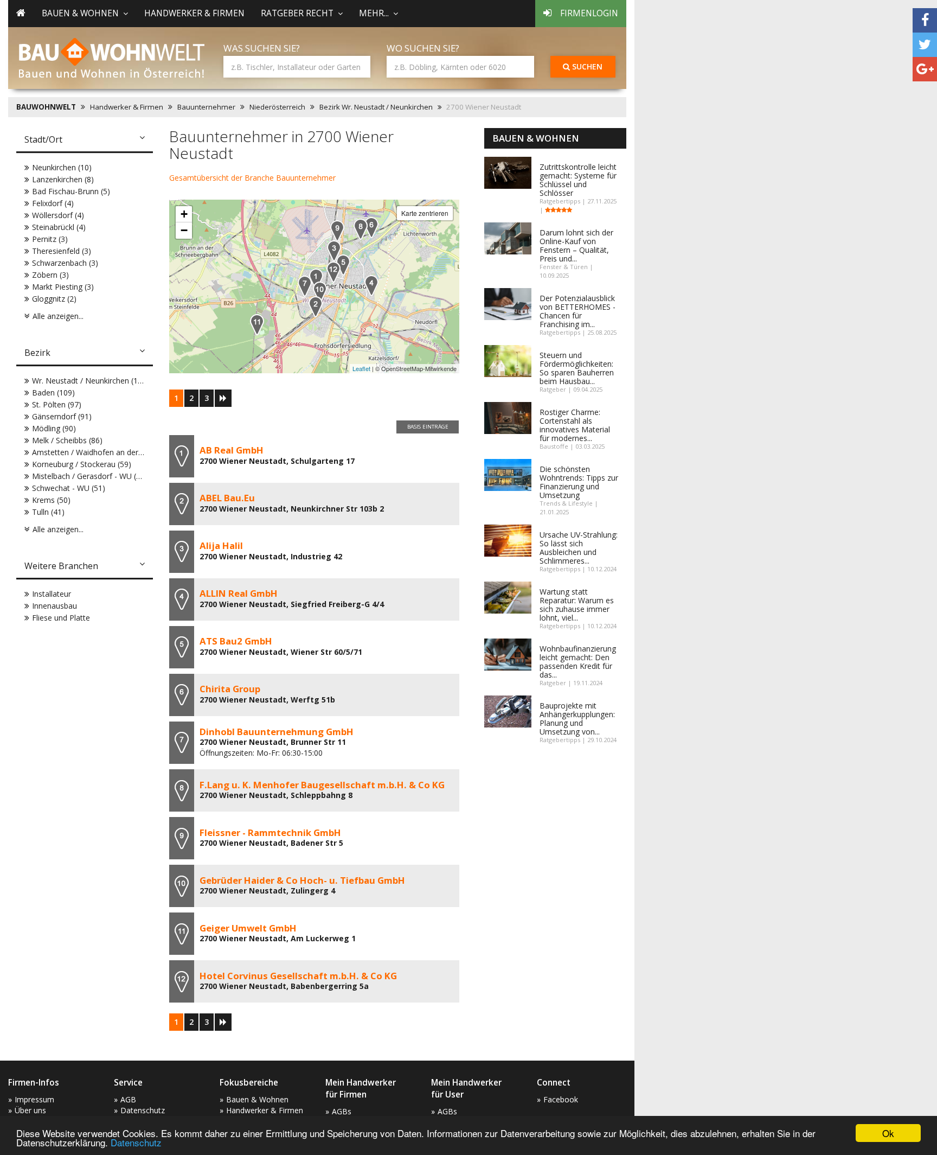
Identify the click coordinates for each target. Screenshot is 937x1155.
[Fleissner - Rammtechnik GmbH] (337, 230)
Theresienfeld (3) (61, 251)
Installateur (51, 594)
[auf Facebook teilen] (925, 20)
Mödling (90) (54, 428)
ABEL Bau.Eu (227, 498)
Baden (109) (53, 392)
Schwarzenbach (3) (65, 263)
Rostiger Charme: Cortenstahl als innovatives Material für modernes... (575, 425)
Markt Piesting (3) (63, 287)
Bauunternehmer (206, 107)
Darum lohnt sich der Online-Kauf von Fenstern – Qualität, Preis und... (576, 245)
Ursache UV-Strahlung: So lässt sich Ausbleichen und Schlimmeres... (579, 547)
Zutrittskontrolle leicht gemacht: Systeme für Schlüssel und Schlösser (578, 180)
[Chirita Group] (371, 227)
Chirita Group (230, 688)
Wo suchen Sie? (423, 48)
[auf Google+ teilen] (925, 69)
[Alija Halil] (334, 250)
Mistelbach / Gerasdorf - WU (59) (89, 476)
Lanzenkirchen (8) (63, 179)
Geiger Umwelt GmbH (248, 928)
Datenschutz (136, 1142)
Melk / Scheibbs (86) (67, 440)
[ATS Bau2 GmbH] (343, 265)
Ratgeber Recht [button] (297, 13)
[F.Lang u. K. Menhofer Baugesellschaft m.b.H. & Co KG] (361, 229)
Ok (888, 1133)
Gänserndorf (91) (62, 416)
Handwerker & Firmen (194, 13)
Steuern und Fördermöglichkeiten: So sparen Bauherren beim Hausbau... (577, 368)
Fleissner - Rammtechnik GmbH (270, 832)
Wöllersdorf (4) (58, 215)
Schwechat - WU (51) (68, 488)
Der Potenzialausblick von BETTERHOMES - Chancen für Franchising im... (577, 311)
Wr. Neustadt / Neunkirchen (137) (90, 380)
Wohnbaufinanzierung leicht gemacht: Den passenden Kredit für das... (578, 661)
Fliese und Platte (61, 617)
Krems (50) (51, 500)
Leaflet (361, 368)
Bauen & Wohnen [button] (80, 13)
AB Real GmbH (232, 450)
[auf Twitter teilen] (925, 45)
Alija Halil (221, 545)
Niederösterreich (277, 107)
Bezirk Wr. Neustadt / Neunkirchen (376, 107)
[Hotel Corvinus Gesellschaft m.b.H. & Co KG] (333, 272)
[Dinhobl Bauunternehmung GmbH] (305, 286)
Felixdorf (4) (53, 203)
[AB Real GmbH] (316, 279)
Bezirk (37, 353)
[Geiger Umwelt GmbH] (257, 324)
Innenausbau (54, 606)
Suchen (586, 66)
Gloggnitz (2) (54, 298)
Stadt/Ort (43, 139)
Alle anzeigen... (58, 316)
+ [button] (184, 214)
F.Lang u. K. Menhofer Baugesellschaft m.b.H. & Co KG (322, 784)
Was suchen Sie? (261, 48)
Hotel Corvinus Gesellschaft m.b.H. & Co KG (298, 975)
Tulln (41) (48, 512)
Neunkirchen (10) (62, 167)
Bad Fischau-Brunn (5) (71, 191)
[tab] (84, 140)
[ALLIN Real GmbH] (371, 285)
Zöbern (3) (50, 275)
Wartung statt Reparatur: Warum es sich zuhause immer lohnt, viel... (577, 604)
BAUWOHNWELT (46, 107)
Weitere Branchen (61, 566)
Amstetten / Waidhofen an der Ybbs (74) (102, 452)
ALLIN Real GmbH (239, 593)
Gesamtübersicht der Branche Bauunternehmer (252, 178)
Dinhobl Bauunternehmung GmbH (277, 731)
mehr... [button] (374, 13)
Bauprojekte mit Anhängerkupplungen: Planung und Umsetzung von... (577, 718)
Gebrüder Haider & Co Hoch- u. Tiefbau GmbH (302, 880)
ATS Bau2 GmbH (236, 641)
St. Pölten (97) (56, 404)
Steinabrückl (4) (59, 227)
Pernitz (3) (50, 239)
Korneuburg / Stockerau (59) (81, 464)
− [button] (184, 230)
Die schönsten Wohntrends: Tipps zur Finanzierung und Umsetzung (579, 482)
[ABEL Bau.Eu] (316, 306)
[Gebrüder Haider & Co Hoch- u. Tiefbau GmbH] (320, 292)
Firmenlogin (589, 13)
